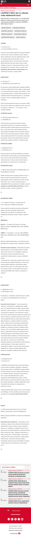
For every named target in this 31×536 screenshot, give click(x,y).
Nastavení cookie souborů (15, 530)
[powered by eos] (15, 533)
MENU (28, 4)
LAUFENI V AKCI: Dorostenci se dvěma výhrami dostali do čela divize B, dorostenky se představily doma (18, 474)
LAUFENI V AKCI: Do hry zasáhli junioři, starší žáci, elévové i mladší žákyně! (18, 501)
